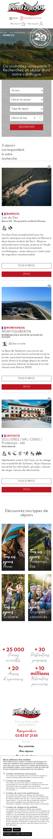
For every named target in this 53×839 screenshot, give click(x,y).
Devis (26, 274)
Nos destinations (17, 33)
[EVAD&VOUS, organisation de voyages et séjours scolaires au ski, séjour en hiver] (26, 8)
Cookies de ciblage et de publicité (28, 816)
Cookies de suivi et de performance (27, 798)
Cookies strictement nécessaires (26, 775)
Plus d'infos (26, 266)
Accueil (3, 33)
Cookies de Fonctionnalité (27, 785)
